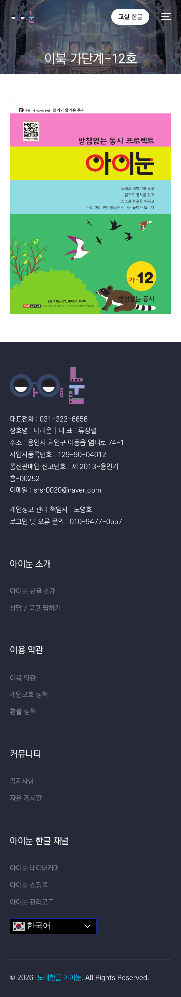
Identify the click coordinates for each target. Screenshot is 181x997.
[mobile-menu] (165, 17)
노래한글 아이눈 (59, 978)
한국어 (38, 926)
